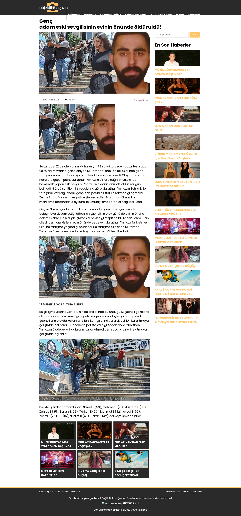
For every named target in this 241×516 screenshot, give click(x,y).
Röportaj (194, 15)
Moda (180, 15)
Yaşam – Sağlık (110, 15)
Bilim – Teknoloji (136, 15)
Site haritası (76, 498)
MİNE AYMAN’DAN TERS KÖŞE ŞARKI (176, 100)
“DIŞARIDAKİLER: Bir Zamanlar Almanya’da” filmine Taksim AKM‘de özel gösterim (177, 319)
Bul (194, 34)
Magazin (90, 15)
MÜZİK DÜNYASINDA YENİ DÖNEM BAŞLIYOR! (173, 72)
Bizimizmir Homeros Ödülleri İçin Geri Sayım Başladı (176, 156)
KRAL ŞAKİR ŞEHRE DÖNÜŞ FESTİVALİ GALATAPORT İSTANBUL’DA (174, 291)
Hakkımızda (173, 491)
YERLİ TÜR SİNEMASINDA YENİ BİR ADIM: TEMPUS (176, 212)
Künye (186, 491)
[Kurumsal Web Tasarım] (131, 503)
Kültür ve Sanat (161, 15)
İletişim (197, 491)
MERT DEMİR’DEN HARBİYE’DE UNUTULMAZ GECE (176, 240)
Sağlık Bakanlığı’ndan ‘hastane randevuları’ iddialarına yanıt (137, 498)
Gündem (74, 15)
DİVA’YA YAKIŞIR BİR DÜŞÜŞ (175, 266)
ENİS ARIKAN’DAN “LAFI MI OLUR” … (174, 128)
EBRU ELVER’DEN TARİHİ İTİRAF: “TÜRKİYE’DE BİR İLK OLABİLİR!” (177, 184)
